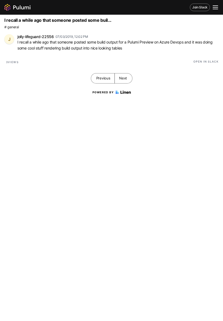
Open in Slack (206, 61)
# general (11, 27)
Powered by (103, 92)
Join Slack (199, 7)
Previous (103, 78)
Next (123, 78)
